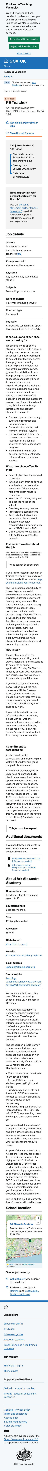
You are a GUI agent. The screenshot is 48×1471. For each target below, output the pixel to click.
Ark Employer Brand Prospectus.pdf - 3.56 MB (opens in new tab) (23, 867)
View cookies (24, 53)
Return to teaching (14, 1339)
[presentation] (24, 1241)
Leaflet (10, 1264)
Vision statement (13, 1425)
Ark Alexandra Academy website (24, 955)
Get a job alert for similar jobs (24, 124)
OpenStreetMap (28, 1264)
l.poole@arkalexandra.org (20, 966)
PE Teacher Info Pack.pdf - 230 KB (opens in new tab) (26, 859)
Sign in (7, 66)
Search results (19, 91)
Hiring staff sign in (13, 1365)
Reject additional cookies (24, 46)
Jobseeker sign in (13, 1323)
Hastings (15, 1290)
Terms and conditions (15, 1413)
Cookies (8, 1409)
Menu (7, 76)
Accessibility (11, 1417)
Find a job (9, 1328)
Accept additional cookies (24, 39)
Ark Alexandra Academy (21, 1224)
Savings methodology (15, 1421)
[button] (30, 1241)
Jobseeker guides (13, 1334)
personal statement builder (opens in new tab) (24, 208)
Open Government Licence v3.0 (21, 1439)
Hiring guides (11, 1370)
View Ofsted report (16, 944)
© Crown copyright (24, 1464)
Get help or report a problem (19, 1388)
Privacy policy (22, 1409)
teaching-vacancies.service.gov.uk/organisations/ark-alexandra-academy (23, 981)
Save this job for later (22, 133)
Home (7, 91)
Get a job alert (17, 1278)
